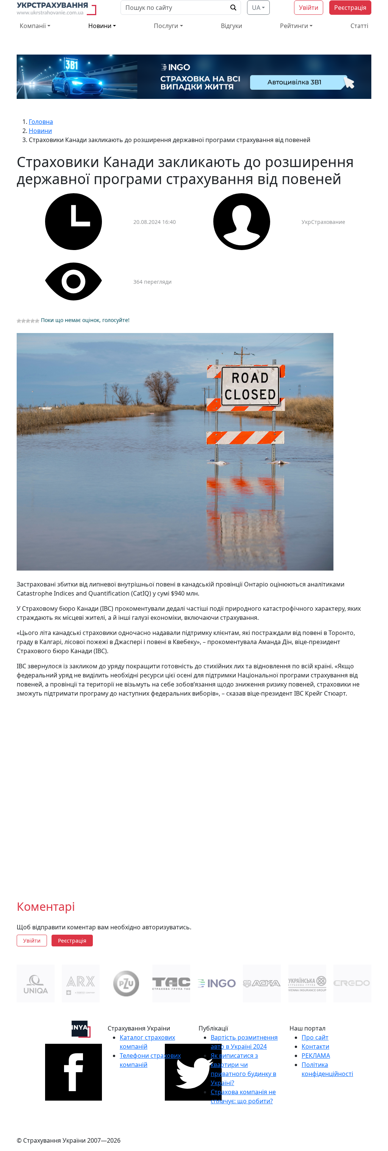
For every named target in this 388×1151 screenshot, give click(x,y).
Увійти (308, 7)
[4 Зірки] (32, 321)
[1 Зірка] (19, 321)
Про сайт (315, 1037)
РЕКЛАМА (316, 1055)
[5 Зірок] (37, 321)
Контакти (315, 1046)
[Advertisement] (194, 792)
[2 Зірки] (23, 321)
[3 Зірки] (28, 321)
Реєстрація (350, 7)
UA (256, 7)
